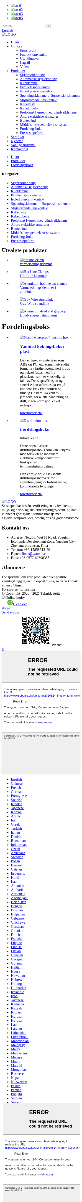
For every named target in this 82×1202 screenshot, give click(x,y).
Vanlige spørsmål (23, 145)
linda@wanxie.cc (34, 554)
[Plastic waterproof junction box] (44, 337)
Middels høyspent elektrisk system (44, 124)
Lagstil (25, 62)
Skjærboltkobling (32, 75)
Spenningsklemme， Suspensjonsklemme (50, 95)
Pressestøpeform (32, 133)
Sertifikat (17, 137)
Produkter (18, 71)
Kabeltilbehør (30, 108)
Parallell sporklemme (35, 87)
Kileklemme (29, 83)
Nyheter (17, 141)
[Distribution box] (33, 421)
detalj (40, 413)
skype (6, 608)
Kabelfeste (27, 104)
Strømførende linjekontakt (38, 100)
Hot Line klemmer (33, 276)
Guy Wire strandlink (34, 303)
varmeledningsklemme (36, 264)
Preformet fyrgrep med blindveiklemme (48, 112)
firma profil (28, 50)
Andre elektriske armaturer (39, 116)
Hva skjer (20, 604)
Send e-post (10, 612)
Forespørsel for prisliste (18, 589)
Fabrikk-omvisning (33, 54)
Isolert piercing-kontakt (36, 91)
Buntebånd (28, 120)
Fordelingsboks (31, 129)
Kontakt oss (19, 149)
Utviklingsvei (29, 58)
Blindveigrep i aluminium (38, 315)
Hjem (15, 42)
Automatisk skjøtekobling (38, 79)
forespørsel (28, 413)
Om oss (16, 46)
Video (24, 67)
